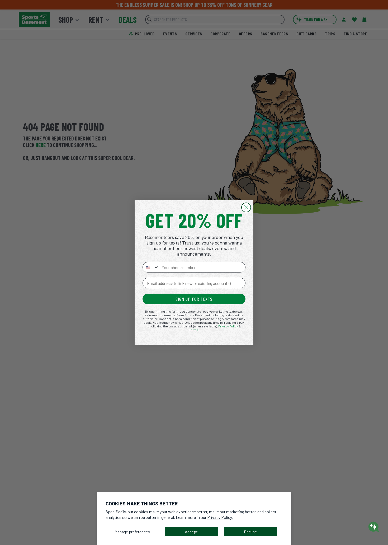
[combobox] (151, 267)
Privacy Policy (228, 326)
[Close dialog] (246, 207)
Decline (250, 531)
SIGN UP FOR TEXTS (194, 299)
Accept (191, 531)
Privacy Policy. (220, 517)
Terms (193, 330)
